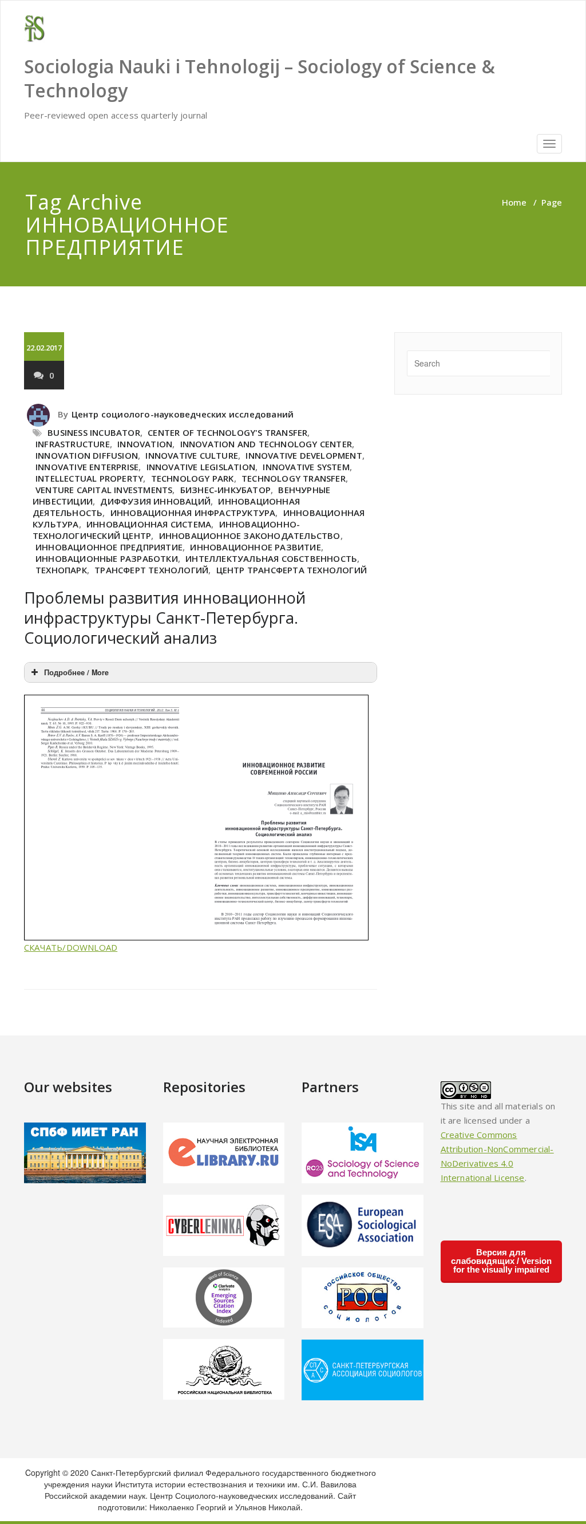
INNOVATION (144, 444)
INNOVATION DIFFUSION (86, 455)
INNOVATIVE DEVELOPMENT (304, 455)
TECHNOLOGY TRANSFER (293, 478)
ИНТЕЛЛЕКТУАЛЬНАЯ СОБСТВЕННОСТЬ (271, 558)
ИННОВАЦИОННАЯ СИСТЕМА (148, 524)
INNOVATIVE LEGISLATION (200, 466)
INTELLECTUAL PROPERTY (89, 478)
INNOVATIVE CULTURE (191, 455)
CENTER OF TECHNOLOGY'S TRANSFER (227, 432)
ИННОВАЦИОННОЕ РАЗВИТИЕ (255, 547)
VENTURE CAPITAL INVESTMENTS (103, 489)
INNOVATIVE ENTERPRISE (86, 466)
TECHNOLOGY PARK (192, 478)
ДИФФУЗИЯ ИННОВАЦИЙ (155, 501)
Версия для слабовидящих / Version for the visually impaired (501, 1260)
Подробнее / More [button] (76, 672)
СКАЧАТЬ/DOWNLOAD (70, 947)
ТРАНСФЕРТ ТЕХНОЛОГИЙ (151, 570)
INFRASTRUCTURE (72, 444)
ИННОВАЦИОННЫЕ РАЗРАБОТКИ (106, 558)
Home (514, 202)
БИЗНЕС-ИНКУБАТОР (225, 489)
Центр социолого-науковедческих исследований (183, 414)
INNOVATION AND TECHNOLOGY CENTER (266, 444)
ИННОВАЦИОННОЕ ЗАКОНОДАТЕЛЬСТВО (249, 535)
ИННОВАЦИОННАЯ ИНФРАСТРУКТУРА (193, 512)
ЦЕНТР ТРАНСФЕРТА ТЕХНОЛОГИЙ (291, 570)
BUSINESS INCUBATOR (93, 432)
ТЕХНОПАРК (61, 570)
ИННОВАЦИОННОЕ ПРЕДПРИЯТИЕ (109, 547)
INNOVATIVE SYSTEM (306, 466)
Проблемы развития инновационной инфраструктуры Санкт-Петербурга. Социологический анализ (165, 617)
